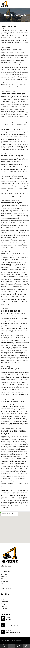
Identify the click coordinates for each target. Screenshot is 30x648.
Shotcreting (4, 581)
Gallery (3, 604)
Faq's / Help (4, 601)
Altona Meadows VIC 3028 (13, 632)
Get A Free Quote (6, 588)
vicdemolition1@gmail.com (13, 626)
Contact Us (4, 608)
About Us (3, 599)
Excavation (4, 576)
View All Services (6, 586)
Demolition (4, 574)
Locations (4, 606)
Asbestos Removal (6, 579)
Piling (2, 583)
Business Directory (6, 642)
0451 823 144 (9, 619)
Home (2, 597)
